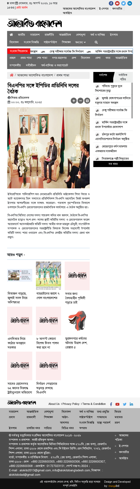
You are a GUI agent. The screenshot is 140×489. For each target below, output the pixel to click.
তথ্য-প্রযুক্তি (103, 412)
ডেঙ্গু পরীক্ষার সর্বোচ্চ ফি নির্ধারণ (61, 51)
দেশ (74, 58)
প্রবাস (12, 417)
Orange (113, 486)
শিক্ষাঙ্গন (66, 42)
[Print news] (87, 101)
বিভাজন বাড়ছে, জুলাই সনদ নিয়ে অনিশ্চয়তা (18, 297)
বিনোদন (14, 42)
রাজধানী (31, 417)
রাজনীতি (49, 35)
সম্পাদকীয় (15, 65)
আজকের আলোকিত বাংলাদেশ (79, 9)
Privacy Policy (70, 404)
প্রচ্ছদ (12, 58)
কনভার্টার (117, 9)
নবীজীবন (31, 65)
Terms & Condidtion (94, 404)
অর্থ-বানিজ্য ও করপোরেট (54, 65)
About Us (54, 404)
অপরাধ (83, 428)
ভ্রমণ (117, 423)
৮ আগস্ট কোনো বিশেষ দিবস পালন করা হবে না (47, 343)
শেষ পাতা (42, 58)
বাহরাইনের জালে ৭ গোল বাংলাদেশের (47, 295)
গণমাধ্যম (102, 417)
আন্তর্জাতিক (65, 35)
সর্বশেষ (103, 75)
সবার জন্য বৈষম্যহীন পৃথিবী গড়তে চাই (75, 298)
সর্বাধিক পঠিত (123, 77)
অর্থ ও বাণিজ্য (97, 35)
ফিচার (118, 412)
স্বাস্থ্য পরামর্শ (103, 423)
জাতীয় (21, 35)
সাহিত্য (48, 428)
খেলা (97, 58)
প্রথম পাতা (26, 58)
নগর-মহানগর (59, 58)
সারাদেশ (35, 35)
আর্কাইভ (67, 13)
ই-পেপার (103, 9)
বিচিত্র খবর (68, 428)
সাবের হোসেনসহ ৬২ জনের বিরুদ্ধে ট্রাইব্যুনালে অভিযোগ (20, 388)
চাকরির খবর (33, 428)
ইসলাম (114, 35)
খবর (108, 58)
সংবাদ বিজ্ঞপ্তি (31, 42)
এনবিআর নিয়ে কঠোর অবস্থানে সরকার (17, 343)
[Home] (11, 34)
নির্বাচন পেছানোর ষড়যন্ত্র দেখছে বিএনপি (46, 388)
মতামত (119, 417)
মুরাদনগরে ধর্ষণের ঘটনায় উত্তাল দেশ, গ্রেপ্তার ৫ (76, 342)
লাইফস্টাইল (50, 42)
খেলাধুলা (80, 35)
